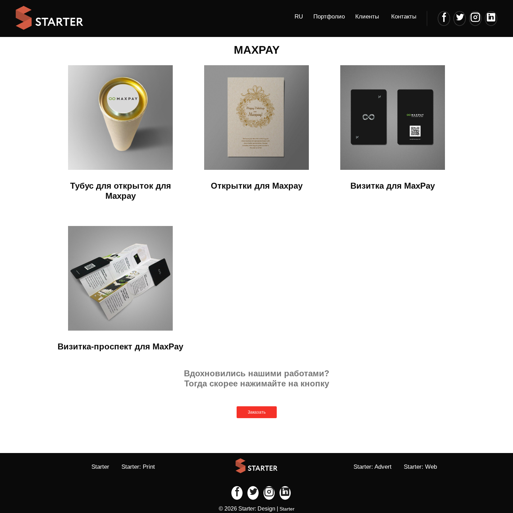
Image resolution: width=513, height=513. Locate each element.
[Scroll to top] (485, 485)
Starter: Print (138, 466)
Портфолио (329, 16)
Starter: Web (420, 466)
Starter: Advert (373, 466)
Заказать (257, 412)
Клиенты (367, 16)
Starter (100, 466)
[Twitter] (459, 18)
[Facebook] (444, 18)
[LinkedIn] (491, 18)
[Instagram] (475, 18)
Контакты (403, 16)
